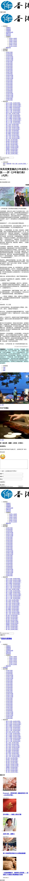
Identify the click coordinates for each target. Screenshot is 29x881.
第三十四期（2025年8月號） (13, 107)
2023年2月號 (9, 63)
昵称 (1, 473)
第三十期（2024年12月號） (13, 113)
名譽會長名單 (9, 32)
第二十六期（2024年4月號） (13, 115)
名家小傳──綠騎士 (9, 834)
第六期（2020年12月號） (12, 146)
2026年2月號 (9, 99)
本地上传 (20, 486)
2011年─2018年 (13, 46)
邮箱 (1, 476)
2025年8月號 (9, 90)
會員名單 (8, 35)
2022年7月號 (9, 52)
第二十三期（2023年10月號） (13, 119)
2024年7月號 (9, 72)
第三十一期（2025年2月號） (13, 112)
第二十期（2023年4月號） (13, 124)
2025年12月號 (9, 96)
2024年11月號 (9, 76)
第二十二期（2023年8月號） (13, 121)
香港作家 (9, 163)
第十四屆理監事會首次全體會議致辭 (14, 853)
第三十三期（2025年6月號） (13, 109)
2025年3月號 (9, 83)
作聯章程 (8, 29)
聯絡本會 (8, 47)
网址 (1, 479)
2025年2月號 (9, 81)
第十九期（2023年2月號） (13, 126)
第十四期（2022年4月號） (13, 133)
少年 (4, 368)
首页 (4, 163)
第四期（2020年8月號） (12, 149)
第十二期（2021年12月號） (13, 136)
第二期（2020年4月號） (12, 152)
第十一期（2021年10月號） (13, 138)
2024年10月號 (9, 75)
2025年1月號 (9, 80)
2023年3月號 (9, 64)
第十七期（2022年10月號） (13, 129)
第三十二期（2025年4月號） (13, 110)
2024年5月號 (9, 70)
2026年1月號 (9, 98)
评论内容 (2, 452)
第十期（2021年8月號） (12, 139)
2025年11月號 (9, 95)
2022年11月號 (9, 58)
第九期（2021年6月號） (12, 141)
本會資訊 (5, 49)
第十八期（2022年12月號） (13, 127)
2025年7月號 (9, 89)
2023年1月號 (9, 61)
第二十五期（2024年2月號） (13, 116)
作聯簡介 (8, 27)
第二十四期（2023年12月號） (13, 118)
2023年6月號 (9, 69)
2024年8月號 (9, 73)
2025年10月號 (9, 93)
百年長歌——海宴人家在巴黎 (12, 814)
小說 (4, 367)
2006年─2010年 (13, 44)
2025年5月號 (9, 86)
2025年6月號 (9, 87)
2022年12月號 (9, 60)
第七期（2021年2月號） (12, 144)
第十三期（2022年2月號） (13, 135)
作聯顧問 (8, 30)
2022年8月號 (9, 53)
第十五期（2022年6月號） (13, 132)
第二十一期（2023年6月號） (13, 123)
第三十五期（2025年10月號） (13, 106)
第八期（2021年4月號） (12, 142)
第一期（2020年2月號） (12, 153)
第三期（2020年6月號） (12, 150)
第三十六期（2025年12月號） (13, 104)
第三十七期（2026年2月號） (13, 103)
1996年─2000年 (13, 41)
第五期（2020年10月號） (12, 147)
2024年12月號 (9, 78)
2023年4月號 (9, 66)
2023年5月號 (9, 67)
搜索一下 (2, 159)
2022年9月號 (9, 55)
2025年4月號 (9, 84)
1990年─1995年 (13, 40)
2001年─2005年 (13, 43)
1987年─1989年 (13, 38)
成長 (4, 370)
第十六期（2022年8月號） (13, 130)
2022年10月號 (9, 56)
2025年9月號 (9, 92)
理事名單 (8, 33)
